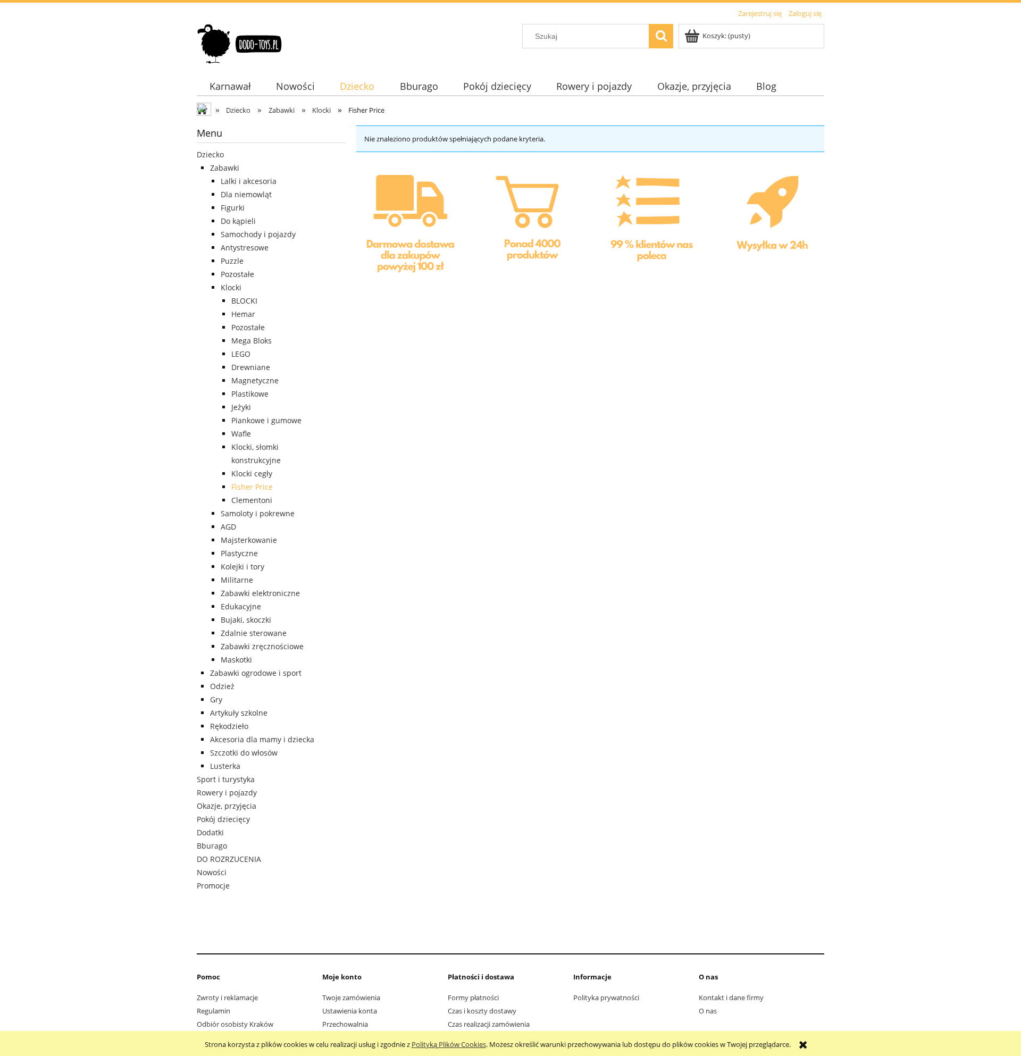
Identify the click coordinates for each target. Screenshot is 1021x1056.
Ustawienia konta (349, 1011)
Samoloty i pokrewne (258, 513)
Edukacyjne (241, 606)
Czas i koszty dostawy (482, 1011)
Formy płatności (473, 997)
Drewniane (250, 367)
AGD (228, 527)
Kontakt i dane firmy (731, 997)
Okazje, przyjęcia (226, 806)
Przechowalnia (345, 1024)
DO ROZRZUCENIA (229, 859)
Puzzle (232, 261)
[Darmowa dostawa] (411, 227)
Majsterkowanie (249, 540)
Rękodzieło (229, 726)
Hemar (243, 314)
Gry (216, 699)
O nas (708, 1011)
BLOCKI (244, 301)
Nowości (212, 872)
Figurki (233, 208)
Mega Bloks (251, 341)
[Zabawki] (530, 226)
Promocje (213, 886)
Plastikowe (250, 394)
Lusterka (225, 766)
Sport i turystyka (226, 779)
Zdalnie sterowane (254, 633)
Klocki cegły (251, 473)
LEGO (240, 354)
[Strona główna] (240, 42)
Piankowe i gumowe (266, 420)
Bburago (212, 846)
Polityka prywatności (606, 997)
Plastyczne (239, 553)
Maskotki (236, 660)
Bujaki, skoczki (246, 620)
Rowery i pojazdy (227, 792)
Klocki (231, 287)
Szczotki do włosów (244, 753)
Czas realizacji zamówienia (489, 1024)
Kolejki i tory (242, 566)
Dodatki (210, 832)
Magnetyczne (255, 380)
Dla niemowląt (246, 194)
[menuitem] (230, 86)
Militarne (237, 580)
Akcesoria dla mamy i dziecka (262, 739)
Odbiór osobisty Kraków (235, 1024)
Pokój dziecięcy (223, 819)
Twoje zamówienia (351, 997)
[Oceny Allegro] (650, 226)
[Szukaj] (661, 36)
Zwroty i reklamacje (227, 997)
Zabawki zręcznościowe (262, 646)
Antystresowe (245, 247)
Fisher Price (252, 487)
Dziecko (210, 154)
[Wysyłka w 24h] (769, 227)
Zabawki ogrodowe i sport (256, 673)
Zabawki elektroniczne (260, 593)
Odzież (222, 686)
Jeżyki (241, 407)
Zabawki (224, 168)
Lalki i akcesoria (249, 181)
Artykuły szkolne (238, 713)
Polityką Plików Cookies (449, 1044)
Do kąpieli (238, 221)
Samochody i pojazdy (258, 234)
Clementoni (251, 500)
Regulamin (213, 1011)
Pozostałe (237, 274)
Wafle (241, 434)
